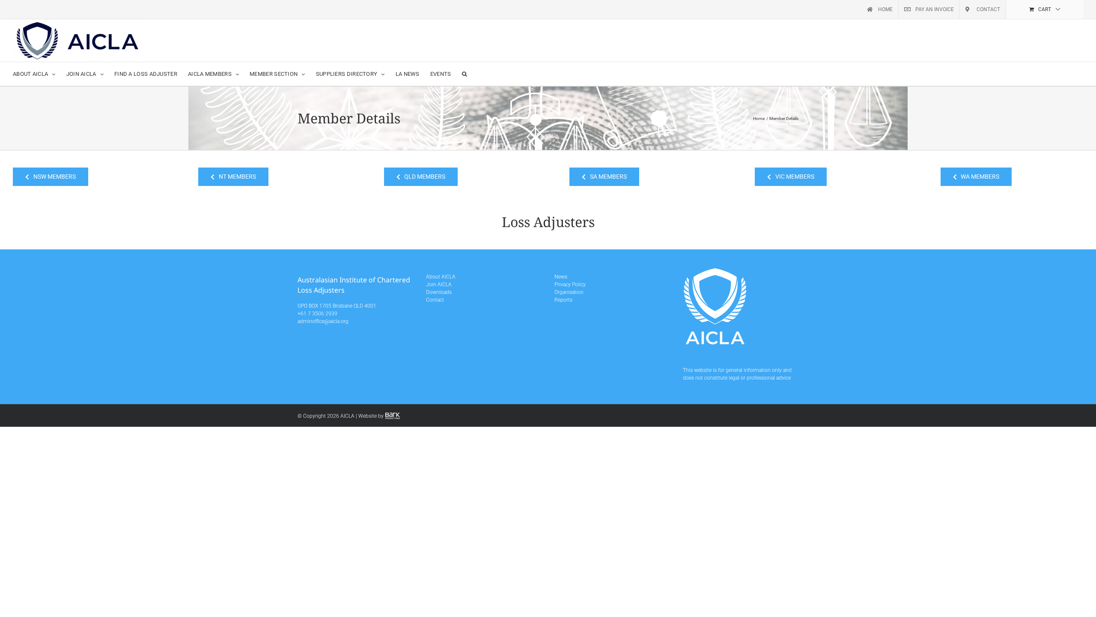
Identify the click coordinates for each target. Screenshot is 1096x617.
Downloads (439, 292)
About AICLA (441, 277)
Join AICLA (439, 285)
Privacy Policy (570, 285)
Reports (563, 300)
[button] (464, 74)
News (560, 277)
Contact (435, 300)
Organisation (569, 292)
